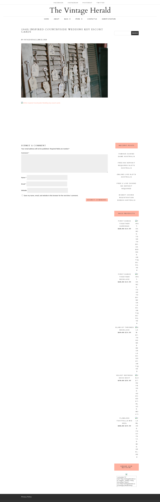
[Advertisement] (64, 119)
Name (23, 177)
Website (24, 190)
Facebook (58, 2)
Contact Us (92, 19)
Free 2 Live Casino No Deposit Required (126, 186)
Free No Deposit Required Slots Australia (126, 165)
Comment (25, 153)
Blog (66, 19)
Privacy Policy (26, 497)
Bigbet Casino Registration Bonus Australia (126, 197)
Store (77, 19)
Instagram (73, 2)
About (56, 19)
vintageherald (30, 40)
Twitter (101, 2)
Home (46, 19)
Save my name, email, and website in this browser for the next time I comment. (51, 195)
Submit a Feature (109, 19)
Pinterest (87, 2)
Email (23, 184)
